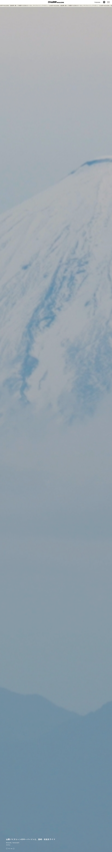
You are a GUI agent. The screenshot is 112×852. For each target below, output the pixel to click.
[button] (7, 848)
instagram (104, 2)
